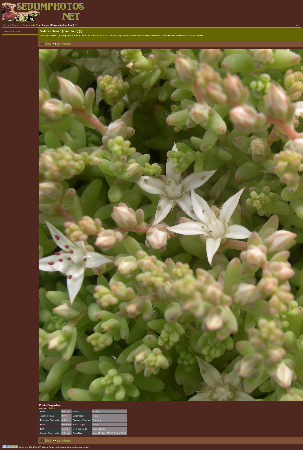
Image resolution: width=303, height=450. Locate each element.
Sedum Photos (11, 25)
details (52, 408)
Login (296, 25)
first (48, 44)
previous (64, 44)
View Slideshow (12, 31)
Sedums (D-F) (30, 25)
